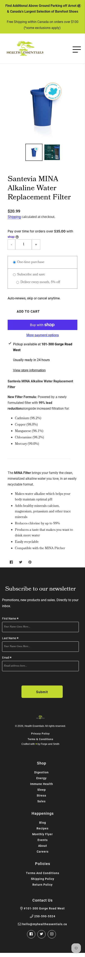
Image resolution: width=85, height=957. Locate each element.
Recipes (42, 828)
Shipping (14, 217)
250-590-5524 (44, 916)
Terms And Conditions (42, 873)
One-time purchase (30, 262)
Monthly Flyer (42, 834)
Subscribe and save (30, 275)
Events (43, 840)
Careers (42, 851)
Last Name (10, 638)
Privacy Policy (40, 733)
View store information (29, 370)
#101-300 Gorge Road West (44, 908)
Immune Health (41, 784)
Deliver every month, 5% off (40, 282)
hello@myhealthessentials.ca (44, 924)
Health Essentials (34, 726)
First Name (10, 618)
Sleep (41, 790)
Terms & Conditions (40, 739)
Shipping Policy (42, 879)
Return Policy (42, 884)
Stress (41, 795)
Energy (41, 778)
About (42, 846)
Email (7, 657)
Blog (42, 822)
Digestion (41, 772)
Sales (41, 801)
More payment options (42, 335)
